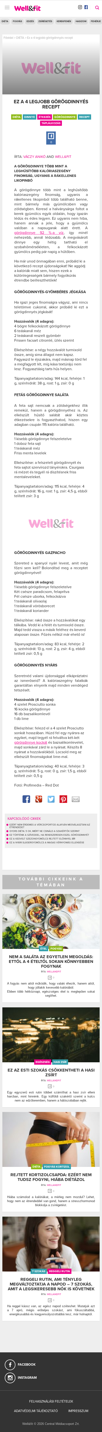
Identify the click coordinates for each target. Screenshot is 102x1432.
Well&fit (63, 157)
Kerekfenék (64, 21)
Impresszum (78, 1411)
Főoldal (8, 38)
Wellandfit (54, 971)
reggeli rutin (59, 1271)
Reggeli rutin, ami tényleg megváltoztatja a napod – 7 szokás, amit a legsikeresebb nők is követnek (51, 1284)
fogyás (56, 948)
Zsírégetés (45, 21)
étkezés (45, 117)
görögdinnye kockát (30, 742)
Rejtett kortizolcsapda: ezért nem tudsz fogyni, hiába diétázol (51, 1177)
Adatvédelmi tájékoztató (36, 1411)
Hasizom (81, 21)
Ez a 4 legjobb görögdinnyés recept (50, 38)
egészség (43, 1062)
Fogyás (17, 21)
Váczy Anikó (34, 157)
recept (84, 117)
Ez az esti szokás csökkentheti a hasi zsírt (51, 1073)
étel (43, 948)
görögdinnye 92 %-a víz (39, 232)
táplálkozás (51, 123)
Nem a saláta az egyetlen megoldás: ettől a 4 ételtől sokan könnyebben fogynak (51, 961)
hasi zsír (60, 1062)
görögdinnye (64, 117)
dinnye (29, 117)
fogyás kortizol (57, 1166)
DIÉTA (5, 21)
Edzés (30, 21)
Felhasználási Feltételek (51, 1401)
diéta (16, 117)
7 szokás (38, 1271)
